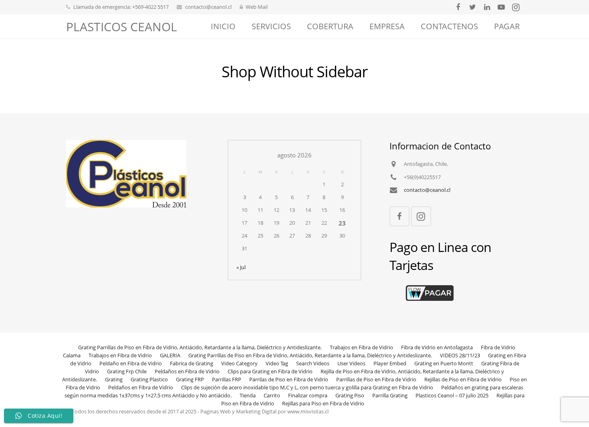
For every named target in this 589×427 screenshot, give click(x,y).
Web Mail (257, 6)
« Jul (241, 267)
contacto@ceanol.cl (208, 6)
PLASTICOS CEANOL (121, 26)
